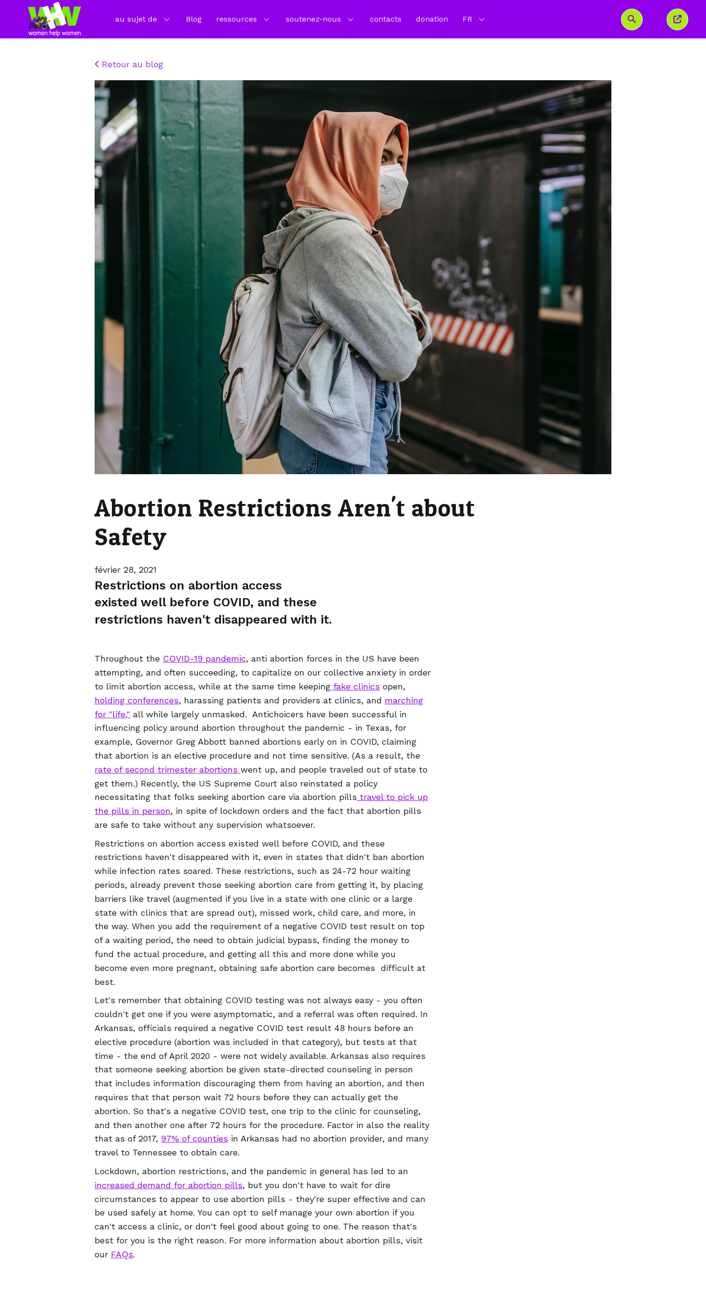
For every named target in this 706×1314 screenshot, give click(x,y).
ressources (236, 19)
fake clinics (355, 686)
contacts (386, 19)
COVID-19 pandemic (204, 658)
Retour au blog (131, 64)
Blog (194, 19)
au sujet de (136, 19)
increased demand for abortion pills (169, 1185)
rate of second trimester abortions (168, 769)
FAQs (122, 1254)
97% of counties (194, 1138)
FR (475, 19)
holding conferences (137, 700)
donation (432, 19)
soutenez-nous (313, 19)
